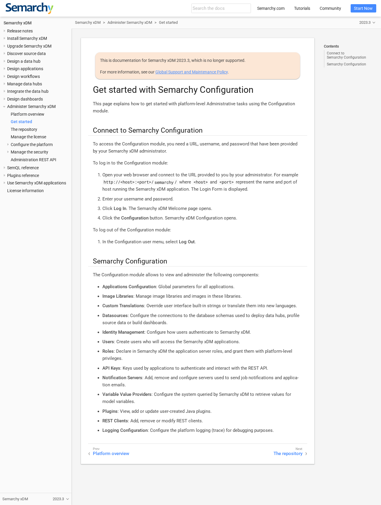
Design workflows (23, 76)
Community (330, 8)
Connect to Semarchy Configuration (346, 55)
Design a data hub (23, 61)
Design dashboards (25, 99)
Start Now (363, 8)
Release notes (20, 31)
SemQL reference (23, 167)
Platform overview (27, 114)
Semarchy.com (271, 8)
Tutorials (302, 8)
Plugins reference (23, 175)
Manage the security (29, 152)
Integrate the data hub (28, 91)
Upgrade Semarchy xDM (29, 46)
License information (25, 190)
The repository (24, 129)
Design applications (25, 68)
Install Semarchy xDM (27, 38)
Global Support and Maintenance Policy (191, 72)
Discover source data (26, 53)
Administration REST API (33, 159)
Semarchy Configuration (346, 64)
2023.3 (365, 22)
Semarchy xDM (18, 22)
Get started (21, 121)
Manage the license (28, 136)
